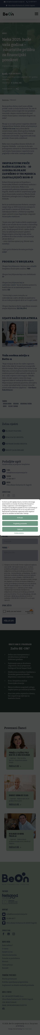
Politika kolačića (19, 533)
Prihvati (20, 518)
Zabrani (20, 529)
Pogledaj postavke (20, 523)
